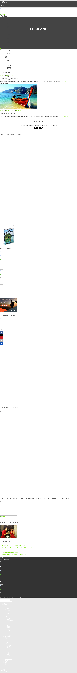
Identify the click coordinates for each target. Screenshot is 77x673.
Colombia (9, 655)
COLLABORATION (4, 2)
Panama (8, 648)
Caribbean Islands (8, 82)
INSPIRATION (8, 75)
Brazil (8, 76)
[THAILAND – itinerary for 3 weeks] (38, 96)
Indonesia (9, 26)
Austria (8, 33)
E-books (4, 669)
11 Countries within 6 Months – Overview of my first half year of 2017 (15, 545)
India (8, 24)
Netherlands (9, 46)
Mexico (8, 641)
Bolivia (8, 653)
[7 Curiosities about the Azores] (38, 268)
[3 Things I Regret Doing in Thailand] (38, 62)
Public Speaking (8, 668)
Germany (8, 38)
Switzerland (9, 635)
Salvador (8, 650)
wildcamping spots (31, 518)
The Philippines (10, 29)
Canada (8, 639)
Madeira (8, 44)
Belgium (8, 34)
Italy (8, 41)
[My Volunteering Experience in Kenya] (38, 279)
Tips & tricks (7, 661)
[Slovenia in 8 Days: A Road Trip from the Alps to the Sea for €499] (38, 253)
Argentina (9, 652)
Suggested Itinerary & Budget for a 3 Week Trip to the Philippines (14, 554)
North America (7, 638)
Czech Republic (10, 35)
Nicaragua (9, 647)
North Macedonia (10, 48)
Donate (3, 1)
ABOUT (3, 15)
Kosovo (8, 42)
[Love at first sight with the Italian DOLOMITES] (38, 283)
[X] (1, 335)
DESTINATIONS (5, 18)
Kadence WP (18, 597)
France (8, 37)
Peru (8, 658)
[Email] (1, 340)
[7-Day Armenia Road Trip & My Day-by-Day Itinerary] (38, 257)
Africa (6, 19)
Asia (5, 22)
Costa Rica (9, 644)
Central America (8, 643)
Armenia (8, 23)
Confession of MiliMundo (7, 550)
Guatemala (9, 645)
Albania (8, 31)
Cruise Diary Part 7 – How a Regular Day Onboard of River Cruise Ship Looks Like (17, 547)
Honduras (9, 646)
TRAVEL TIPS (18, 110)
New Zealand (7, 636)
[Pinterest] (1, 337)
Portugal (8, 631)
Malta (8, 45)
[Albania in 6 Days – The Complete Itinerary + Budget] (38, 260)
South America (7, 651)
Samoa (6, 637)
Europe (6, 30)
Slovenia (8, 634)
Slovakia (8, 633)
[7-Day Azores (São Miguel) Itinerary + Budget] (38, 264)
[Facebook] (1, 332)
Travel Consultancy (8, 667)
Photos (6, 663)
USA (7, 642)
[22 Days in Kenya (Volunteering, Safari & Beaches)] (38, 275)
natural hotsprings (40, 518)
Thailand (8, 27)
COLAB (3, 665)
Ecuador (8, 79)
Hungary (8, 39)
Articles (1, 75)
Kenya (8, 20)
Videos (6, 664)
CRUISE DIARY (5, 16)
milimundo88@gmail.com (5, 559)
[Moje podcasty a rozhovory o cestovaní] (38, 272)
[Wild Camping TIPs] (2, 516)
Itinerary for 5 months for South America (10, 552)
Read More (63, 81)
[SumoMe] (1, 343)
